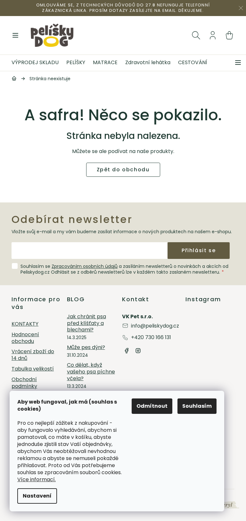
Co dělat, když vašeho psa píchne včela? (91, 372)
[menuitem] (37, 63)
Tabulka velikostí (33, 369)
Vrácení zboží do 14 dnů (33, 355)
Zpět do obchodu (123, 169)
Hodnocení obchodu (25, 338)
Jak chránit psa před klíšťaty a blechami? (86, 323)
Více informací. (36, 479)
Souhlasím (197, 406)
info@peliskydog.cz (155, 325)
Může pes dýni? (86, 347)
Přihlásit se (199, 250)
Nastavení (37, 496)
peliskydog (138, 350)
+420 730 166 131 (151, 337)
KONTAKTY (25, 324)
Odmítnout (152, 406)
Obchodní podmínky (24, 383)
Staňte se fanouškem (126, 350)
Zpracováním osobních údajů (85, 266)
